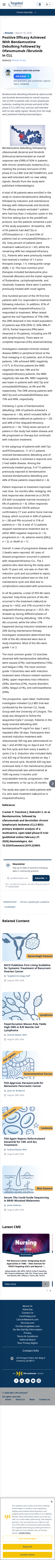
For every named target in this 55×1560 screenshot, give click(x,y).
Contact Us (27, 1312)
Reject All (27, 1546)
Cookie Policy (25, 1533)
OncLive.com (27, 1322)
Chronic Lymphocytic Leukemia (34, 902)
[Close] (52, 1502)
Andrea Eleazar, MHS (17, 1034)
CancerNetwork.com (27, 1319)
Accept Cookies (27, 1554)
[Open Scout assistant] (40, 4)
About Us (27, 1306)
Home (8, 1399)
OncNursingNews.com (28, 1326)
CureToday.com (27, 1316)
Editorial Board (28, 1339)
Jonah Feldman (14, 1205)
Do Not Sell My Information (27, 1329)
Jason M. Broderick (16, 1090)
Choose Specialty (24, 12)
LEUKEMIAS (10, 907)
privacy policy (13, 886)
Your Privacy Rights (27, 1343)
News (32, 1399)
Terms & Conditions (27, 1336)
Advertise (28, 1309)
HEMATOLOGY (10, 902)
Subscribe (39, 878)
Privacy (27, 1332)
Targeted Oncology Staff (18, 976)
